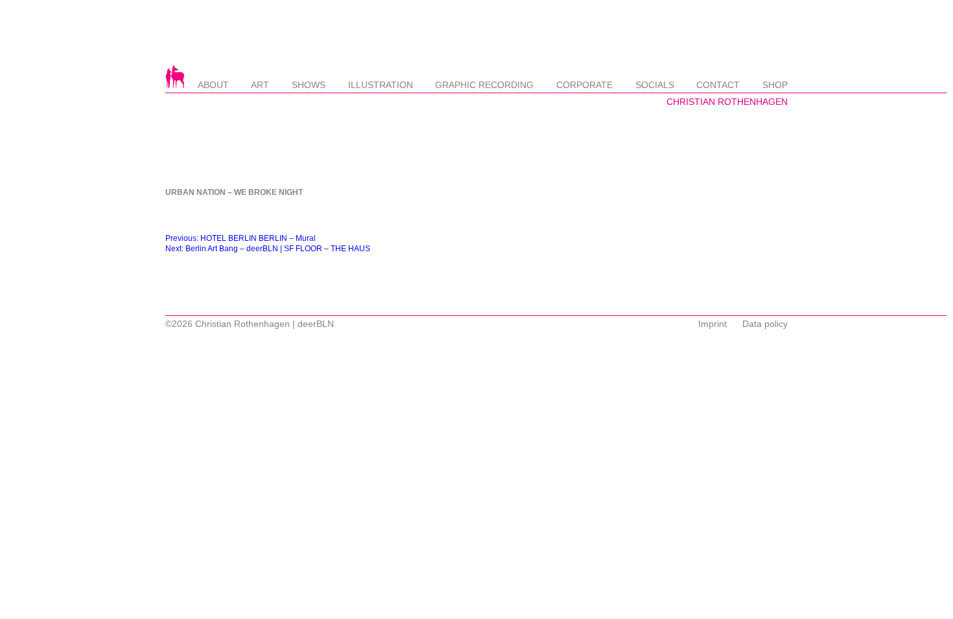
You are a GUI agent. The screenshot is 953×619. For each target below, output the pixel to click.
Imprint (712, 324)
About (213, 85)
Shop (775, 85)
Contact (718, 85)
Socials (654, 85)
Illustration (380, 85)
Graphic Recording (484, 85)
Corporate (584, 85)
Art (260, 85)
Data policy (765, 324)
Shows (308, 85)
